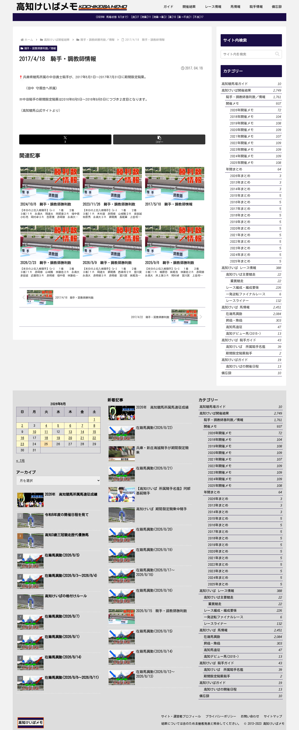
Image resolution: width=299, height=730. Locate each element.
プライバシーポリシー (221, 716)
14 (82, 431)
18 (46, 437)
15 (94, 431)
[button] (159, 139)
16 (22, 437)
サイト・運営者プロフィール (181, 716)
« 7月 (20, 460)
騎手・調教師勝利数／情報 (40, 48)
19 (58, 437)
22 (94, 437)
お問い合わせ (250, 716)
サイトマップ (273, 716)
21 (82, 437)
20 (70, 437)
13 (70, 431)
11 (46, 431)
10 (34, 431)
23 (22, 444)
